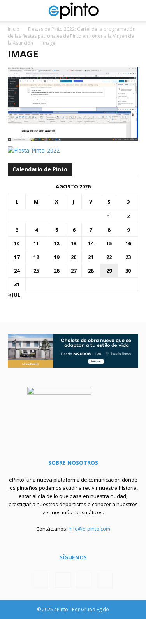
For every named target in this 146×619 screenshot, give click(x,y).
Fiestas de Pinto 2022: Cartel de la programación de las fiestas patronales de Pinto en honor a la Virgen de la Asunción (71, 36)
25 (36, 270)
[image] (73, 138)
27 (73, 270)
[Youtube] (105, 580)
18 (36, 256)
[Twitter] (83, 580)
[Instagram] (62, 580)
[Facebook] (41, 580)
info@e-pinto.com (89, 528)
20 (73, 256)
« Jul (14, 294)
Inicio (13, 29)
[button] (13, 10)
